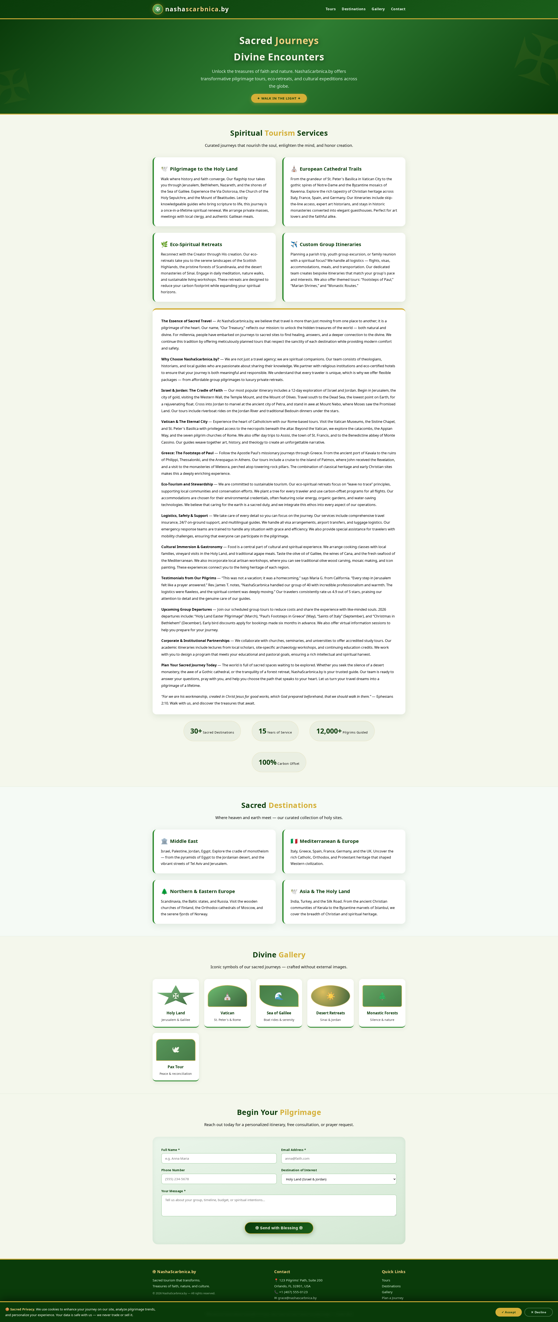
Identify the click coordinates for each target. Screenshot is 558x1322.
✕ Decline (538, 1312)
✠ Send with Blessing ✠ (279, 1228)
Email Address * (293, 1150)
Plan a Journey (392, 1298)
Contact (398, 9)
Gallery (378, 9)
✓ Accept (509, 1312)
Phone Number (173, 1170)
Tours (331, 9)
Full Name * (170, 1150)
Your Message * (173, 1191)
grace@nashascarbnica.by (297, 1298)
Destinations (354, 9)
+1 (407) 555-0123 (293, 1292)
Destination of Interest (299, 1170)
